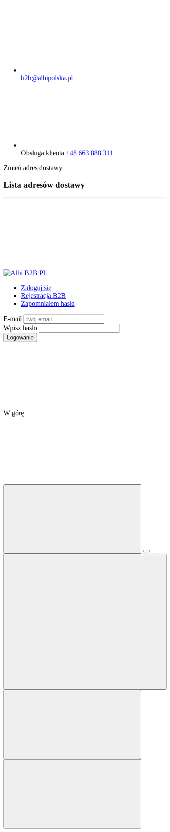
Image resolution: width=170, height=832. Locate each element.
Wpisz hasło (21, 328)
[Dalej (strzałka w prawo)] (72, 794)
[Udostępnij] (146, 551)
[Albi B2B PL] (25, 273)
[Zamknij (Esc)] (72, 519)
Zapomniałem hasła (48, 303)
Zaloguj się (36, 287)
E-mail (13, 318)
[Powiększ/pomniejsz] (85, 622)
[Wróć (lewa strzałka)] (72, 724)
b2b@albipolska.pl (47, 78)
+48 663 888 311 (89, 153)
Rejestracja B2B (43, 295)
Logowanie (20, 337)
